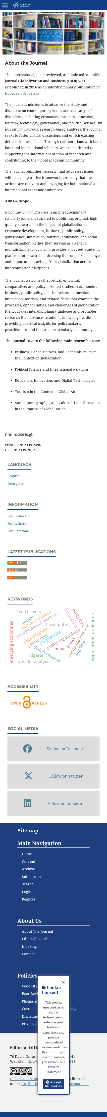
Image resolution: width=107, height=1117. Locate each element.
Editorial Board (35, 938)
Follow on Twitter (66, 776)
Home (27, 853)
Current (28, 861)
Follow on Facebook (65, 749)
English (13, 476)
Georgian (15, 483)
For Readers (16, 516)
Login (26, 891)
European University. (23, 93)
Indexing (29, 946)
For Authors (16, 523)
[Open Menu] (5, 5)
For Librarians (18, 531)
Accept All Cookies (53, 1084)
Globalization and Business (32, 1078)
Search (28, 884)
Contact (28, 954)
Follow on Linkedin (65, 803)
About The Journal (37, 931)
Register (29, 899)
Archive (28, 869)
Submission (31, 876)
